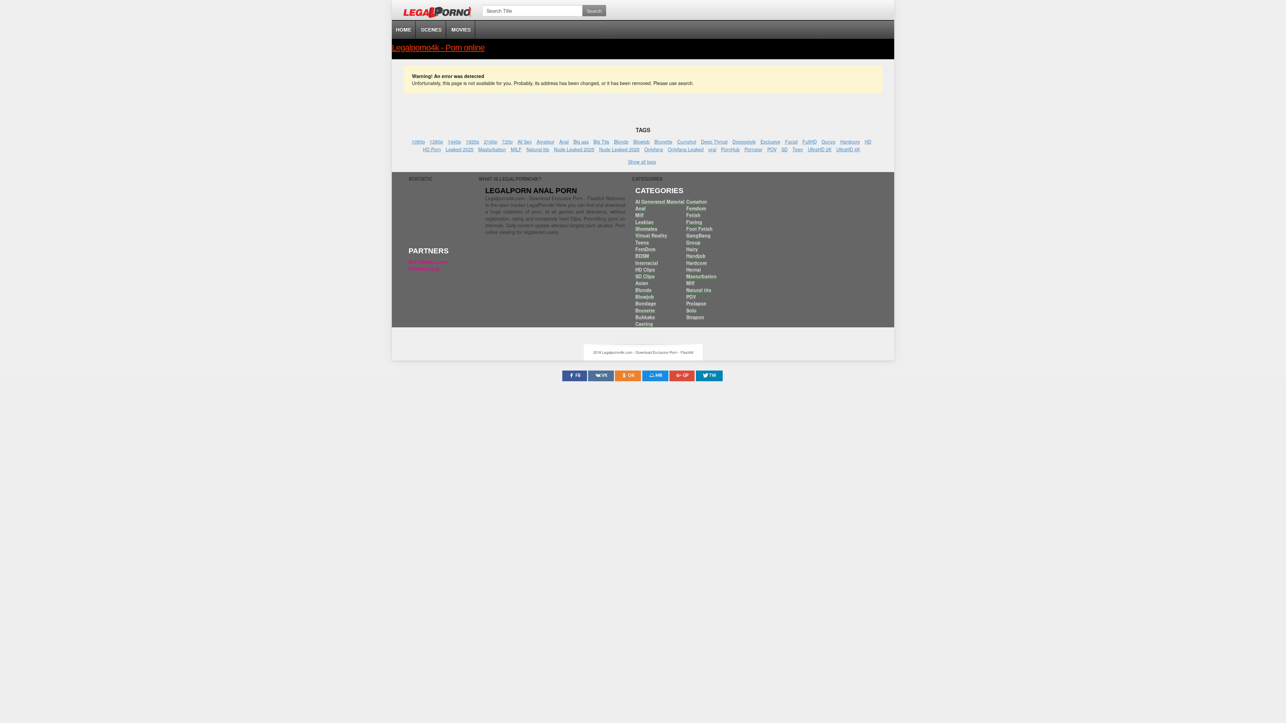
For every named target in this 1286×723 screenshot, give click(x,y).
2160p (490, 141)
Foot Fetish (699, 228)
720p (507, 141)
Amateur (546, 141)
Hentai (693, 269)
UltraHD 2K (820, 149)
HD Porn (432, 149)
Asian (641, 282)
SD (784, 149)
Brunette (663, 141)
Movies (461, 29)
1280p (436, 141)
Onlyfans (653, 149)
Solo (691, 310)
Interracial (646, 262)
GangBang (698, 235)
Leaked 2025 (460, 149)
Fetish (693, 215)
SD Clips (645, 276)
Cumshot (686, 141)
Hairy (692, 249)
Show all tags (642, 161)
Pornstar (753, 149)
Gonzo (828, 141)
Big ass (581, 141)
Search (594, 10)
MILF (516, 149)
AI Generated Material (660, 201)
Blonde (621, 141)
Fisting (694, 222)
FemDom (645, 249)
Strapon (695, 317)
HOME (403, 29)
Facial (791, 141)
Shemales (646, 228)
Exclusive (770, 141)
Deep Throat (714, 141)
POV (772, 149)
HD (868, 141)
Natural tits (537, 149)
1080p (418, 141)
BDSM (642, 255)
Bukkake (645, 317)
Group (693, 242)
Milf (639, 215)
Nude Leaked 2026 (619, 149)
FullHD (809, 141)
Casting (644, 323)
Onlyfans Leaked (686, 149)
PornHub (730, 149)
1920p (472, 141)
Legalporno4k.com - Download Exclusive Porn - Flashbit (440, 13)
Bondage (645, 303)
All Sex (524, 141)
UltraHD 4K (848, 149)
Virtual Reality (651, 235)
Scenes (431, 29)
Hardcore (850, 141)
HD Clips (645, 269)
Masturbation (492, 149)
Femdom (696, 208)
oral (712, 149)
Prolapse (696, 303)
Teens (642, 242)
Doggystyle (744, 141)
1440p (454, 141)
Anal (564, 141)
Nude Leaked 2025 (574, 149)
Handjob (696, 255)
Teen (797, 149)
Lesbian (644, 222)
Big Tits (601, 141)
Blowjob (641, 141)
